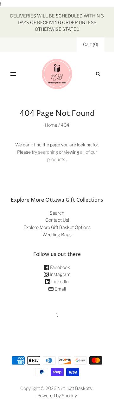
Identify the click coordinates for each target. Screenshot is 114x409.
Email (60, 289)
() (90, 44)
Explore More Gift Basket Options (57, 227)
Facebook (59, 267)
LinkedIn (59, 281)
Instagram (60, 274)
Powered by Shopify (57, 395)
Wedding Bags (57, 234)
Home (51, 125)
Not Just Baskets (74, 388)
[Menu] (13, 74)
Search (57, 213)
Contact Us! (57, 220)
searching (48, 152)
